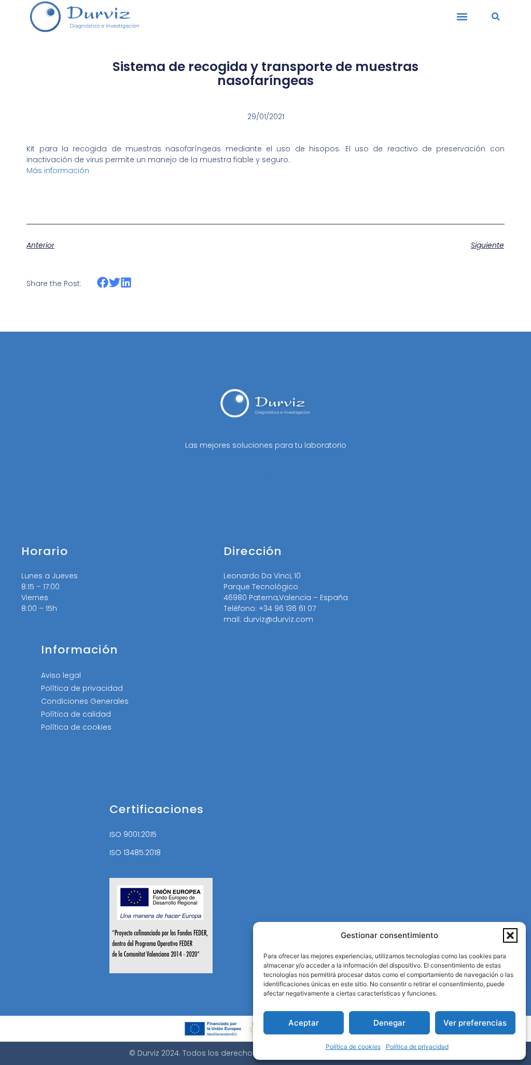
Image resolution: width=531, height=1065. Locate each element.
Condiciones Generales (85, 701)
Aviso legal (61, 675)
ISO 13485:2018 (135, 852)
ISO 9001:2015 (133, 834)
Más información (57, 170)
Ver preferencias (475, 1023)
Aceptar (303, 1023)
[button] (510, 935)
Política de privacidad (417, 1046)
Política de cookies (353, 1046)
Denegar (389, 1023)
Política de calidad (76, 714)
